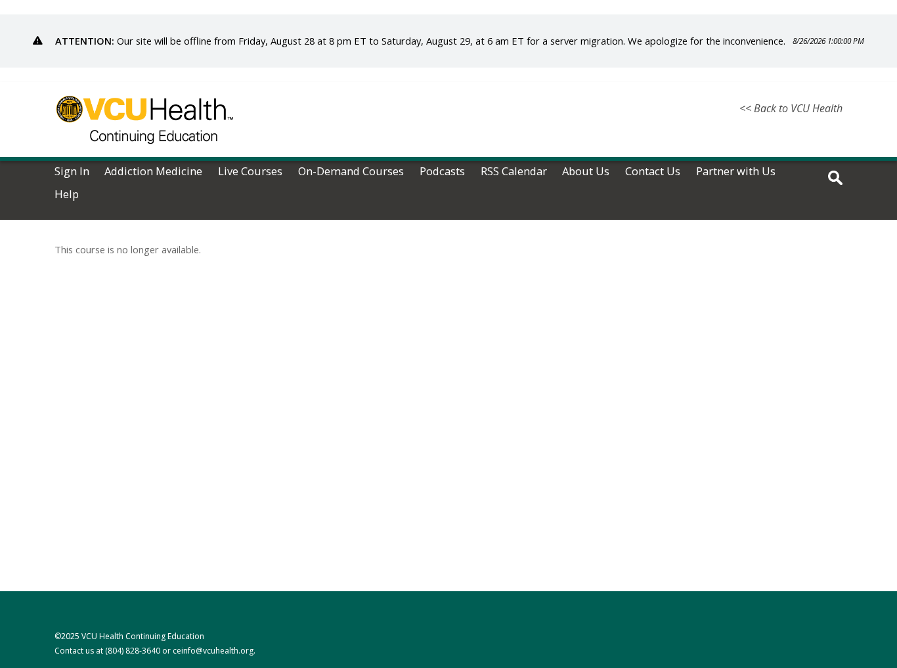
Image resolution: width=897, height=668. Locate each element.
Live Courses (250, 171)
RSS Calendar (514, 171)
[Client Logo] (145, 151)
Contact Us (652, 171)
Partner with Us (736, 171)
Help (67, 194)
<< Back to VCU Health (790, 108)
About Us (585, 171)
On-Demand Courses (351, 171)
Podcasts (442, 171)
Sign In (72, 171)
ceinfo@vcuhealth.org (213, 650)
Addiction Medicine (153, 171)
